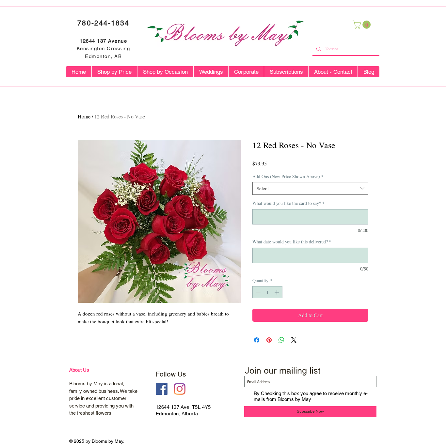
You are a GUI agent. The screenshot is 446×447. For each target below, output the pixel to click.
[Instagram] (179, 389)
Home (84, 116)
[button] (363, 25)
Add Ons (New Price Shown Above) (288, 176)
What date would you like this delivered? (291, 242)
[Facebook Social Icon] (161, 389)
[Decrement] (257, 292)
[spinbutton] (267, 292)
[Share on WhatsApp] (281, 340)
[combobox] (310, 188)
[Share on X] (294, 340)
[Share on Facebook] (257, 340)
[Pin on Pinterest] (269, 340)
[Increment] (277, 292)
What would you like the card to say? (288, 203)
